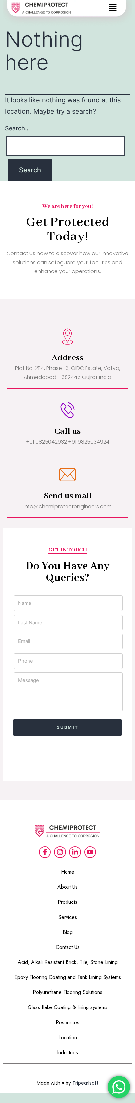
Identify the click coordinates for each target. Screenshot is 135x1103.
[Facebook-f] (45, 852)
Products (67, 902)
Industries (67, 1052)
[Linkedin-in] (75, 852)
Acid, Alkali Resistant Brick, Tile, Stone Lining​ (68, 962)
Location (67, 1037)
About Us (67, 887)
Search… (17, 128)
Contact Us (68, 947)
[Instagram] (60, 852)
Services (67, 917)
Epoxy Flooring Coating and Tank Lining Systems (67, 977)
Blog (68, 932)
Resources (67, 1022)
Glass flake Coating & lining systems (67, 1007)
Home (67, 872)
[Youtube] (90, 852)
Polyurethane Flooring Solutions (67, 992)
